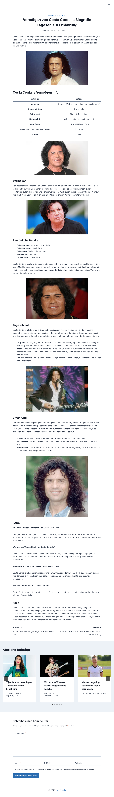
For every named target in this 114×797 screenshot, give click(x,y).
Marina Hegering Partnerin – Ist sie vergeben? (91, 685)
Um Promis (61, 790)
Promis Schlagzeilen (56, 15)
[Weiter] (108, 678)
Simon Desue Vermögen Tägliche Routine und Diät (33, 631)
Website (78, 763)
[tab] (52, 704)
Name (17, 763)
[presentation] (19, 666)
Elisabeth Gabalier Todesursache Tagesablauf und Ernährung (80, 631)
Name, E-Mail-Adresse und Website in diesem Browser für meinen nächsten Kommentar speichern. (55, 769)
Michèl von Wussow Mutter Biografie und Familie (55, 685)
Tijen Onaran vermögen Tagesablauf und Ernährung (19, 685)
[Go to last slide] (6, 678)
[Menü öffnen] (109, 4)
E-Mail (47, 763)
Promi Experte (50, 30)
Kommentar (20, 733)
